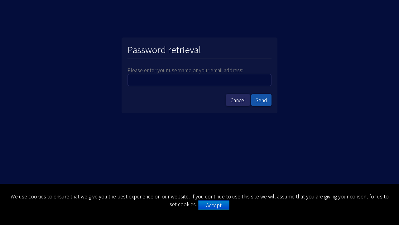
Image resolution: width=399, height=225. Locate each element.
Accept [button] (214, 205)
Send (261, 100)
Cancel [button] (238, 100)
